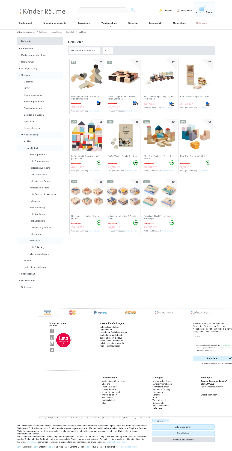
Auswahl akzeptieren (183, 439)
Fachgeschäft (155, 23)
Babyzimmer (84, 23)
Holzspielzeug (56, 32)
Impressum (32, 442)
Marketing (58, 447)
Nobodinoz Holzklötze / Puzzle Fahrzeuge (158, 217)
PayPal (95, 447)
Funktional (110, 447)
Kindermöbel (25, 23)
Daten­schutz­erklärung (117, 442)
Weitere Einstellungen (127, 447)
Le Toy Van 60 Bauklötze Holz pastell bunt (85, 157)
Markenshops (179, 23)
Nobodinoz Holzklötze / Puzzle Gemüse (85, 217)
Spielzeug (133, 23)
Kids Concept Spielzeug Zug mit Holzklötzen (158, 98)
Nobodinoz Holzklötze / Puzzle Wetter (122, 217)
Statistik (43, 447)
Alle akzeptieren (183, 427)
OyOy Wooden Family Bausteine (123, 156)
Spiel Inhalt (69, 32)
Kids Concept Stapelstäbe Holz (194, 97)
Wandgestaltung (109, 23)
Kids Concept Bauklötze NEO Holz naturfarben (121, 98)
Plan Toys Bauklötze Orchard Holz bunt (157, 157)
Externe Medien (77, 447)
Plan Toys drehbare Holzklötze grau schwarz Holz (85, 98)
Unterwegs (201, 23)
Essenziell (27, 447)
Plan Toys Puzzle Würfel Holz (194, 156)
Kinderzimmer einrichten (55, 23)
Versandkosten (95, 111)
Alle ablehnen (183, 433)
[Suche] (133, 10)
